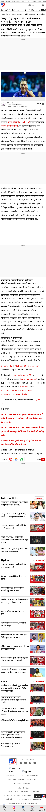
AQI (33, 5)
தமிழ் (39, 1)
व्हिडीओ (5, 560)
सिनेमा (38, 10)
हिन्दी (2, 1)
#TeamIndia (6, 366)
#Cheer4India (26, 390)
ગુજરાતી (28, 1)
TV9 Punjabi (28, 795)
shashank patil (18, 105)
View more (38, 498)
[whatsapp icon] (21, 459)
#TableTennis (34, 366)
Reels (43, 10)
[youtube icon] (10, 459)
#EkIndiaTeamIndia (10, 390)
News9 (8, 1)
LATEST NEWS (10, 10)
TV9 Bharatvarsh (12, 791)
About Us (19, 775)
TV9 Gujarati (18, 795)
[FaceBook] (21, 763)
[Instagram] (30, 763)
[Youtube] (34, 763)
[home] (2, 10)
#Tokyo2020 (20, 366)
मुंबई (24, 10)
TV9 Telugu (24, 791)
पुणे (28, 10)
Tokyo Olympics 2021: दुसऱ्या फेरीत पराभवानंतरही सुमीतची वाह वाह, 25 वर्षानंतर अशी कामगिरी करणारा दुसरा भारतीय (22, 418)
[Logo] (3, 5)
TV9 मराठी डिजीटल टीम (13, 103)
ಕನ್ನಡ (13, 1)
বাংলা (23, 1)
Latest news (17, 14)
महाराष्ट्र (19, 10)
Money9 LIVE (38, 799)
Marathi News (6, 14)
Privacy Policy (31, 779)
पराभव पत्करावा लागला (9, 126)
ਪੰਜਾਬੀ (34, 1)
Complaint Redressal (16, 779)
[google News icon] (16, 459)
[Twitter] (25, 763)
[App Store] (28, 772)
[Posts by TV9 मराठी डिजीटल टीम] (3, 104)
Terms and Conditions (22, 783)
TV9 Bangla (7, 795)
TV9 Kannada (34, 791)
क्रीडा (32, 10)
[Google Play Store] (15, 770)
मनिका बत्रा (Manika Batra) (19, 122)
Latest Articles (9, 498)
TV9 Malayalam (8, 799)
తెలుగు (18, 1)
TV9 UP (18, 799)
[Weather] (30, 5)
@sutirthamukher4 (28, 379)
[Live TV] (37, 5)
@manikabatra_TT (22, 375)
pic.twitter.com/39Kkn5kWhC (14, 394)
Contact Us (10, 775)
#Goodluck (24, 386)
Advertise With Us (31, 775)
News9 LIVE (26, 799)
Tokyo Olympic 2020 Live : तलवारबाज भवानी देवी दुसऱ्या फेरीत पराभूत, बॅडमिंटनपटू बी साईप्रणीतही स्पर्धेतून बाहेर (23, 431)
